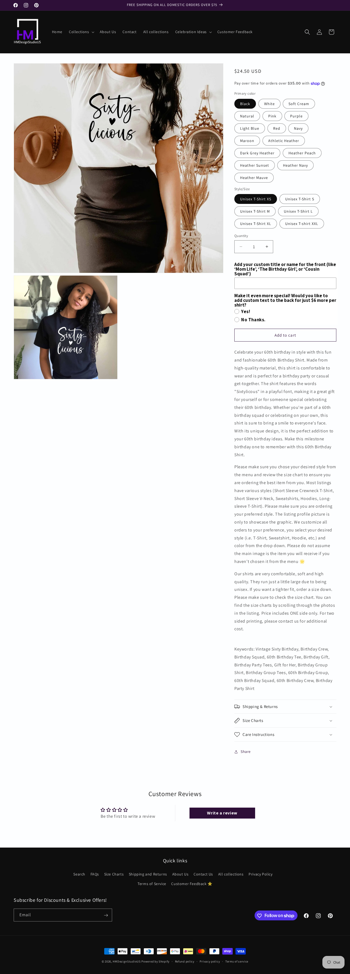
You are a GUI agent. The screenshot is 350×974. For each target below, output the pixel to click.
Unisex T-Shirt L (298, 211)
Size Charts (114, 874)
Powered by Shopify (155, 961)
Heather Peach (302, 153)
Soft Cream (298, 103)
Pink (272, 116)
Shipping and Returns (148, 874)
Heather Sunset (254, 165)
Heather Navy (295, 165)
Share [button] (246, 751)
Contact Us (203, 874)
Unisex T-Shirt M (255, 211)
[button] (81, 31)
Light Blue (249, 128)
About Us (180, 874)
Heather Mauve (254, 177)
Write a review (222, 813)
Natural (247, 116)
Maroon (247, 140)
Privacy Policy (260, 874)
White (269, 103)
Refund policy (184, 961)
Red (276, 128)
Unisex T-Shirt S (299, 198)
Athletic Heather (283, 140)
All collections (231, 874)
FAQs (95, 874)
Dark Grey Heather (257, 153)
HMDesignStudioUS (127, 961)
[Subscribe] (106, 915)
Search (79, 874)
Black (245, 103)
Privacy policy (210, 961)
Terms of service (236, 961)
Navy (298, 128)
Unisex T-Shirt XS (255, 198)
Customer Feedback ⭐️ (191, 883)
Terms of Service (152, 883)
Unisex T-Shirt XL (255, 223)
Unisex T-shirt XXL (301, 223)
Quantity (241, 235)
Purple (296, 116)
